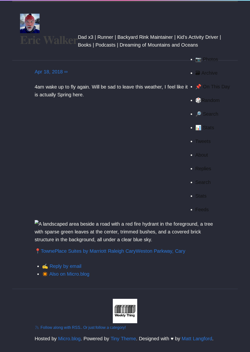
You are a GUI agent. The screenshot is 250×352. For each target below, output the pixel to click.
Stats (201, 196)
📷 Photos (206, 59)
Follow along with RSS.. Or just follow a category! (83, 327)
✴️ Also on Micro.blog (65, 274)
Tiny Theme (123, 338)
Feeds (202, 209)
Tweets (203, 141)
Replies (203, 168)
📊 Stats (204, 127)
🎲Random (207, 100)
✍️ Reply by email (61, 266)
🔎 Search (206, 114)
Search (203, 182)
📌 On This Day (212, 86)
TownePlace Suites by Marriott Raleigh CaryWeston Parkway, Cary (113, 251)
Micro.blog (69, 338)
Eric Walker (49, 39)
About (201, 155)
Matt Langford (197, 338)
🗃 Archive (206, 73)
